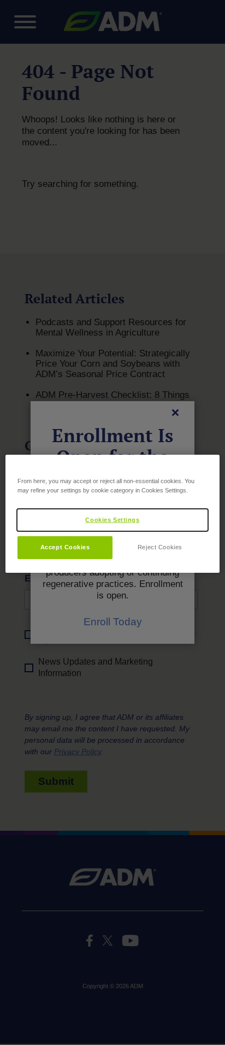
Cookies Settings (112, 519)
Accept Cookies (65, 547)
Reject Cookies (160, 547)
